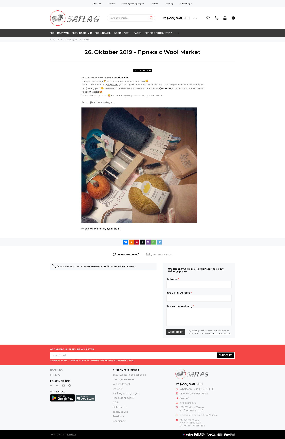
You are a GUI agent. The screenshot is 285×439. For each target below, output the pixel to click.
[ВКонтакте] (125, 242)
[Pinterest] (136, 242)
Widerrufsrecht (121, 384)
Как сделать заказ (123, 379)
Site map (71, 434)
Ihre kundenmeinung (180, 306)
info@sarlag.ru (188, 402)
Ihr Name (172, 279)
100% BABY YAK (59, 33)
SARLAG (55, 374)
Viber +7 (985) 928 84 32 (194, 393)
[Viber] (148, 242)
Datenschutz (120, 407)
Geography (119, 421)
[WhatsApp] (153, 242)
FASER (138, 33)
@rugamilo (112, 84)
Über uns (97, 3)
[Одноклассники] (131, 242)
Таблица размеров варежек (129, 374)
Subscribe (225, 355)
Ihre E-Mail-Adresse (179, 292)
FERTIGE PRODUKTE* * (158, 33)
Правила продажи (123, 397)
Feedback (118, 416)
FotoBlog (169, 3)
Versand (111, 3)
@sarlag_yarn (92, 88)
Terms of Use (120, 411)
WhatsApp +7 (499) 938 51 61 (196, 388)
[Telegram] (159, 242)
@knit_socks (92, 91)
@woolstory (166, 88)
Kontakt (154, 3)
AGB (115, 402)
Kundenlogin (186, 3)
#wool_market (121, 77)
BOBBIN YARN (122, 33)
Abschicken (176, 332)
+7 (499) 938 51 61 (176, 18)
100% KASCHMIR (82, 33)
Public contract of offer (220, 333)
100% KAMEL (103, 33)
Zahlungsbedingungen (133, 3)
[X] (142, 242)
